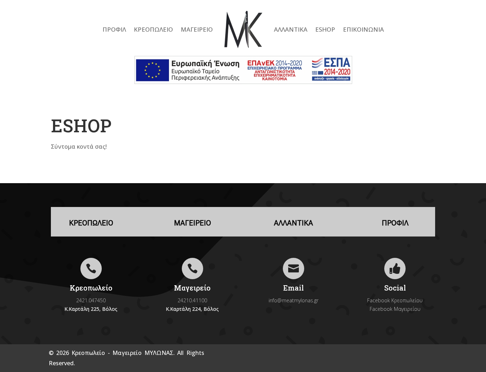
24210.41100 (192, 300)
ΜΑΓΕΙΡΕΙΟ (197, 29)
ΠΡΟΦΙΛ (114, 29)
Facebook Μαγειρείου (395, 308)
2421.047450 (91, 300)
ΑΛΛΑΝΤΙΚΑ (290, 29)
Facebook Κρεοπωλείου (395, 300)
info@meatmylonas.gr (293, 300)
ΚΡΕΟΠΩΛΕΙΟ (153, 29)
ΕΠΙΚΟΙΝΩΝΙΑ (363, 29)
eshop (325, 29)
